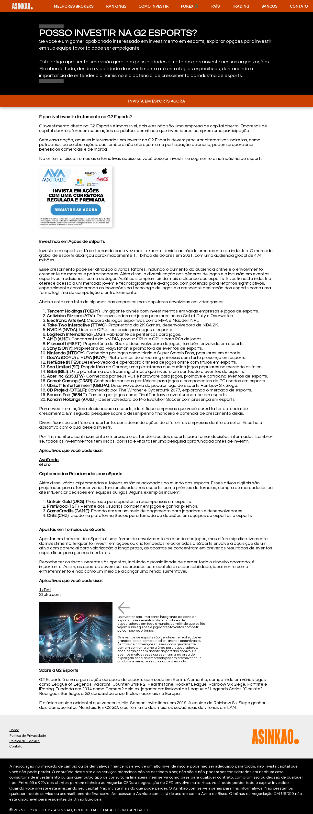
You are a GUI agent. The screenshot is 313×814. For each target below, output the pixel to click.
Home (14, 730)
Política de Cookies (24, 741)
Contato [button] (15, 746)
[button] (116, 6)
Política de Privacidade (27, 735)
